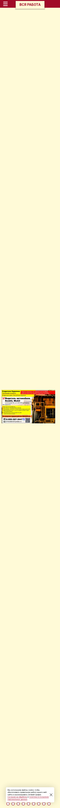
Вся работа (30, 4)
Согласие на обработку (17, 797)
